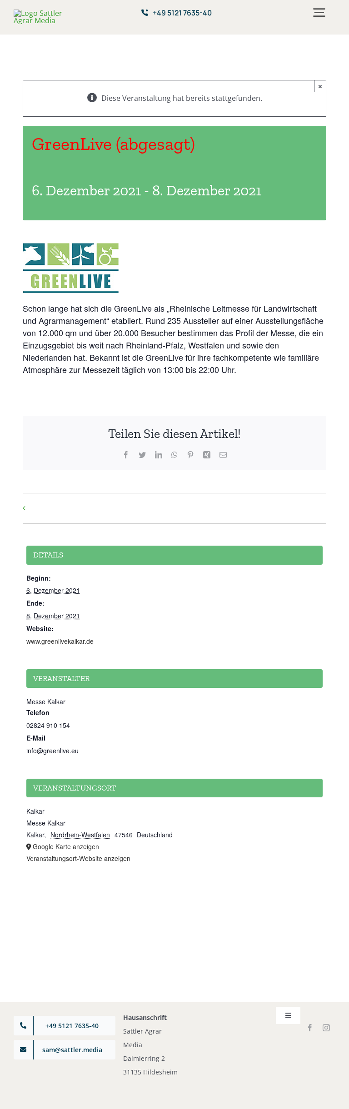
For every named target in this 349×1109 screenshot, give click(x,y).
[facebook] (310, 1027)
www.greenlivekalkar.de (60, 641)
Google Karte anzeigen (66, 846)
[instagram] (326, 1027)
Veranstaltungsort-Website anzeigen (78, 858)
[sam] (41, 13)
